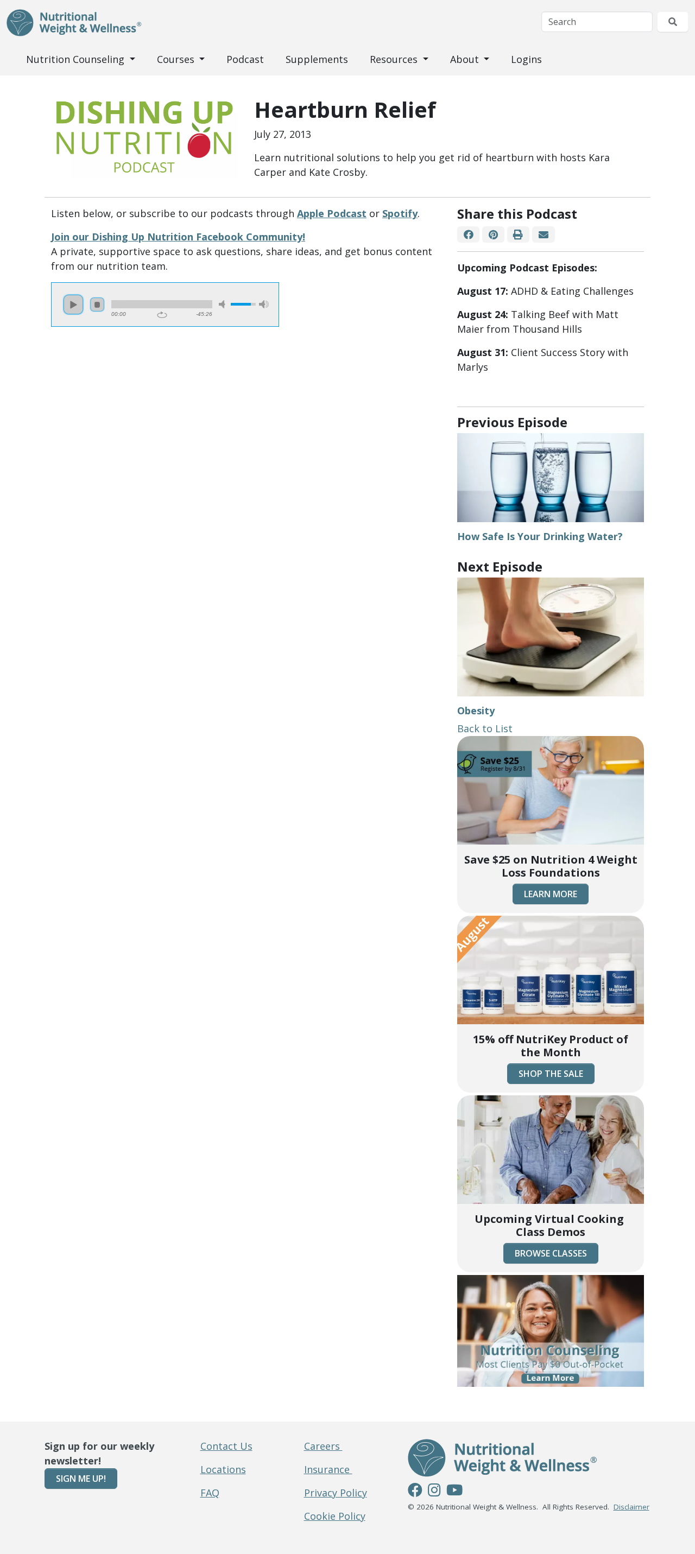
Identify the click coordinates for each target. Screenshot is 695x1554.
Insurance (328, 1469)
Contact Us (226, 1445)
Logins (526, 59)
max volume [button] (264, 304)
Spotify (400, 213)
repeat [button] (162, 315)
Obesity (476, 710)
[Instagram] (434, 1491)
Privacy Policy (335, 1492)
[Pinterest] (493, 234)
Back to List (485, 728)
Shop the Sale (551, 1074)
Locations (223, 1469)
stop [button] (97, 304)
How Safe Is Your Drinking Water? (540, 536)
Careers (323, 1445)
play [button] (73, 304)
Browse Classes (551, 1253)
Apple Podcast (332, 213)
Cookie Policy (334, 1516)
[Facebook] (468, 234)
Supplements (317, 59)
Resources (395, 59)
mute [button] (224, 304)
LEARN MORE (550, 894)
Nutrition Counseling (76, 59)
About (466, 59)
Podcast (245, 59)
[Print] (518, 234)
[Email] (543, 234)
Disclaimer (631, 1507)
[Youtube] (454, 1491)
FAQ (209, 1492)
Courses (177, 59)
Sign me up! (81, 1479)
